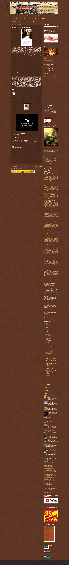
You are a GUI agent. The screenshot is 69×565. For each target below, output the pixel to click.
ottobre (47, 337)
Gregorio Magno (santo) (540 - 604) (49, 479)
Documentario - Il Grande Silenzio (51, 363)
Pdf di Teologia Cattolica (47, 444)
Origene (53, 165)
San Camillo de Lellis (47, 178)
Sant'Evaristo (46, 242)
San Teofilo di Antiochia (50, 226)
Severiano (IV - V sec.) (47, 492)
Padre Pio (48, 167)
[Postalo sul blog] (21, 133)
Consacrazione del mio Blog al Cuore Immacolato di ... (51, 359)
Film (51, 163)
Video (57, 274)
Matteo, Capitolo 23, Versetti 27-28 (51, 351)
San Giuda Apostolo (46, 202)
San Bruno (50, 177)
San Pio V (53, 221)
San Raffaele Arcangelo (47, 223)
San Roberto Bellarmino (47, 224)
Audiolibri (55, 151)
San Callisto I (55, 177)
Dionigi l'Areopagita (52, 160)
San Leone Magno (49, 210)
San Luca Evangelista (47, 212)
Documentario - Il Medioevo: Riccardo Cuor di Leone (53, 109)
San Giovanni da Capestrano (48, 195)
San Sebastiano (54, 225)
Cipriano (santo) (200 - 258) (48, 469)
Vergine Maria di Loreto (47, 273)
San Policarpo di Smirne (49, 222)
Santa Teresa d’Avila (55, 261)
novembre (47, 335)
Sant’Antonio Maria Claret (50, 239)
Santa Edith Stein (53, 250)
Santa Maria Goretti (47, 258)
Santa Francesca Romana (48, 252)
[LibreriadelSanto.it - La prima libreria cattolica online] (23, 173)
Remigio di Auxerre (51, 173)
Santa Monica (50, 259)
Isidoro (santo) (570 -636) (47, 483)
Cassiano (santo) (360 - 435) (48, 467)
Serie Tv (56, 264)
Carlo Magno (52, 158)
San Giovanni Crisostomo (51, 194)
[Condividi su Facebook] (23, 133)
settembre (47, 338)
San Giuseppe (53, 202)
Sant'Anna (52, 237)
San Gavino (49, 190)
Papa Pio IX (46, 170)
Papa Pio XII (56, 170)
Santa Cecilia (55, 249)
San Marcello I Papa (51, 214)
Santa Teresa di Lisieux (48, 262)
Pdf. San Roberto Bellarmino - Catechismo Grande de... (50, 356)
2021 (46, 330)
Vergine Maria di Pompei (51, 274)
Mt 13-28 (20, 15)
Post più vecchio (38, 166)
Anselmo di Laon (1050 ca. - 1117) (49, 465)
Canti (57, 156)
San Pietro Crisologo (52, 220)
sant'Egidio (46, 120)
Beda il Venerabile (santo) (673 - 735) (49, 466)
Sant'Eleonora (49, 241)
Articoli (36, 18)
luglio (47, 380)
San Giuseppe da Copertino (52, 204)
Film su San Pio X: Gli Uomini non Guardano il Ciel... (51, 371)
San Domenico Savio (55, 184)
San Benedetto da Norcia (49, 175)
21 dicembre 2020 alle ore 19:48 (23, 140)
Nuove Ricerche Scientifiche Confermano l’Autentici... (50, 368)
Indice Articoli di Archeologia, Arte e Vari (50, 65)
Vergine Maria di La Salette (53, 272)
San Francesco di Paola (54, 187)
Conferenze (50, 159)
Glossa (45, 478)
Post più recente (14, 166)
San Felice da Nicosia (55, 185)
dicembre (47, 334)
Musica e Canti (41, 21)
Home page (14, 18)
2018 (46, 387)
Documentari (17, 134)
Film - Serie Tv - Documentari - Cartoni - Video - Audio (24, 21)
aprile (47, 381)
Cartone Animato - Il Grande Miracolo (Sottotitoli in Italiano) (52, 424)
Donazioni (42, 18)
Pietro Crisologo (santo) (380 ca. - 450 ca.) (50, 487)
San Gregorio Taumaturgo (53, 207)
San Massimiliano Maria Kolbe (53, 216)
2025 (46, 324)
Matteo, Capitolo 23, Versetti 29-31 (51, 346)
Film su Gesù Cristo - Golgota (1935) (51, 360)
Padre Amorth (51, 166)
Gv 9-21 (46, 15)
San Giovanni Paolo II (50, 200)
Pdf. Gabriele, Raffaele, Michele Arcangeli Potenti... (50, 340)
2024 (46, 326)
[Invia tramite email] (21, 133)
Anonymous (49, 292)
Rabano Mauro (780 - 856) (48, 489)
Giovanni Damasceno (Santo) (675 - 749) (50, 475)
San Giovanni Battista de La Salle (49, 193)
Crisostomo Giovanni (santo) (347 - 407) (50, 471)
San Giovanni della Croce (52, 196)
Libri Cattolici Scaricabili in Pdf (52, 395)
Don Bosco (49, 162)
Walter (16, 140)
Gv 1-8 (41, 15)
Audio (51, 151)
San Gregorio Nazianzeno (52, 206)
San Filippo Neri (53, 186)
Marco (25, 15)
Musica (49, 165)
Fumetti (56, 163)
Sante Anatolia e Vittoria (50, 263)
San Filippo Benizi (47, 186)
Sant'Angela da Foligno (47, 237)
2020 (46, 331)
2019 (46, 333)
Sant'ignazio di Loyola (47, 243)
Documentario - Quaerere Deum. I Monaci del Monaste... (51, 344)
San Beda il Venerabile (54, 174)
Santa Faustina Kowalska (54, 251)
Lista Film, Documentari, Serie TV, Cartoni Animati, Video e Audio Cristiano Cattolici (50, 61)
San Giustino (50, 205)
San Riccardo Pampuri (54, 223)
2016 (46, 390)
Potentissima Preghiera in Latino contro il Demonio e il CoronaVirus (52, 450)
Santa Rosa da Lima (50, 260)
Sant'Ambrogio (46, 235)
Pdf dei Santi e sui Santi (47, 407)
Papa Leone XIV (52, 169)
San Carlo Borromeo (54, 178)
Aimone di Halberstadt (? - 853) (48, 462)
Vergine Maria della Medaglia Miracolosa (51, 270)
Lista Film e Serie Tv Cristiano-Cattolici (50, 419)
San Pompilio (55, 222)
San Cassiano (46, 179)
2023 (46, 327)
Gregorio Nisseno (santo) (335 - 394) (49, 480)
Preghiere (31, 18)
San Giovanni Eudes (52, 197)
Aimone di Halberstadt (47, 150)
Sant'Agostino (47, 233)
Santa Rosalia (49, 261)
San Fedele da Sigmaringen (48, 185)
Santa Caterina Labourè (47, 249)
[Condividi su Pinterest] (24, 133)
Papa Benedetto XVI (47, 168)
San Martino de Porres (52, 215)
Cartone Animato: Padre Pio (50, 347)
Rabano (45, 173)
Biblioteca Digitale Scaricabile (48, 59)
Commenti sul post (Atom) (18, 168)
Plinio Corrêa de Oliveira (53, 171)
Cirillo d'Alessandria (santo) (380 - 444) (49, 470)
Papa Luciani (56, 169)
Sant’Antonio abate (49, 238)
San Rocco (49, 225)
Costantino (55, 159)
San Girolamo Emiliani (54, 201)
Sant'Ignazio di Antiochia (53, 242)
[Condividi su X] (22, 133)
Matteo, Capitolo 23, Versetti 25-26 (51, 354)
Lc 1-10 (30, 15)
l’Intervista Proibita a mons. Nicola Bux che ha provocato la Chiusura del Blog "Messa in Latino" (52, 437)
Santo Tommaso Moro (51, 264)
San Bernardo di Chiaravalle (51, 176)
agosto (47, 378)
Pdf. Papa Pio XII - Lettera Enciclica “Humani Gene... (51, 349)
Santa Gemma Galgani (52, 253)
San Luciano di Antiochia (54, 212)
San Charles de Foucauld (52, 179)
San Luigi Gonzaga (47, 213)
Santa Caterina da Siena (52, 248)
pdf (46, 171)
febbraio (47, 384)
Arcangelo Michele (46, 151)
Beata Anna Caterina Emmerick (48, 152)
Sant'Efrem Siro (51, 240)
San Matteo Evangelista (47, 217)
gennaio (47, 385)
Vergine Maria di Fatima (47, 271)
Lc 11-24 (35, 15)
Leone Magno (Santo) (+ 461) (48, 484)
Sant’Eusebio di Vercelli (55, 241)
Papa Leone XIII (46, 169)
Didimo (45, 160)
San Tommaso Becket (51, 227)
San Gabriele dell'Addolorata (50, 189)
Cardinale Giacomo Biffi (49, 157)
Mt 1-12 (14, 15)
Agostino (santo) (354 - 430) (48, 461)
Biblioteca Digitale (23, 18)
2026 (46, 323)
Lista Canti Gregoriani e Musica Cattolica (50, 64)
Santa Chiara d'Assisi (47, 250)
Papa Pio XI (51, 170)
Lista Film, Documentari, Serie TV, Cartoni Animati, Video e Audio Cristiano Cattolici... (52, 413)
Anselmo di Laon (53, 150)
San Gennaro (54, 190)
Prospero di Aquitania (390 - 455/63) (49, 488)
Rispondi (16, 148)
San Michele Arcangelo (54, 217)
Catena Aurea (47, 107)
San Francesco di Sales (48, 188)
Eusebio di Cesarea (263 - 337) (48, 474)
